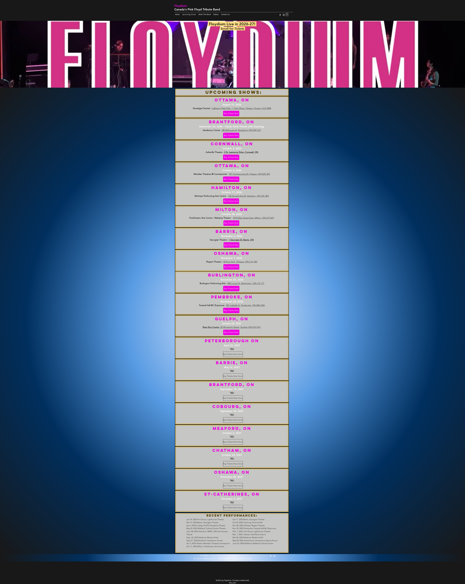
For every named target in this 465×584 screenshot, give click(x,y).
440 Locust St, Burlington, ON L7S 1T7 (245, 283)
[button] (287, 14)
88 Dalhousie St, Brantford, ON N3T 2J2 (241, 130)
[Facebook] (280, 15)
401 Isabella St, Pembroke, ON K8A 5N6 (245, 305)
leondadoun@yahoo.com (204, 558)
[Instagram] (284, 15)
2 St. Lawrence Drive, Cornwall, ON (241, 152)
